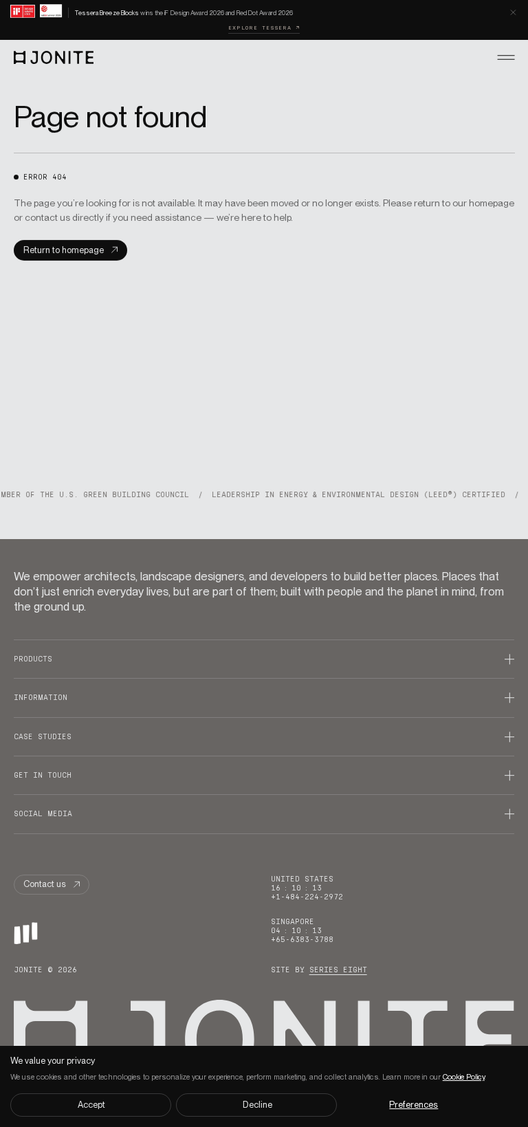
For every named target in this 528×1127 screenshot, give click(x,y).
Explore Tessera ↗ (264, 28)
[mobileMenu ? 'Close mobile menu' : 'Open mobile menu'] (506, 57)
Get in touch (43, 775)
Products (33, 659)
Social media (43, 813)
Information (40, 697)
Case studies (43, 736)
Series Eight (338, 969)
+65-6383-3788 (302, 939)
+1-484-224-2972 (307, 897)
